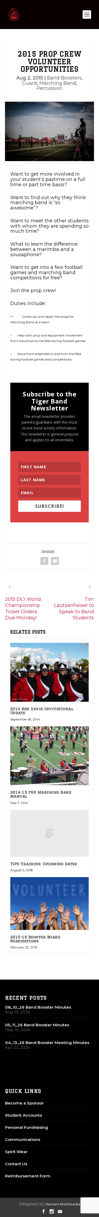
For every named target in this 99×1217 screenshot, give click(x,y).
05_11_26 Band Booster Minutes (37, 1024)
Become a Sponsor (24, 1103)
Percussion (49, 88)
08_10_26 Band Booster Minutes (38, 1007)
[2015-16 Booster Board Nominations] (49, 903)
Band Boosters (64, 78)
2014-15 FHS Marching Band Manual (41, 794)
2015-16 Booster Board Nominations (35, 939)
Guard (29, 83)
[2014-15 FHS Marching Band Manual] (49, 755)
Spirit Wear (16, 1151)
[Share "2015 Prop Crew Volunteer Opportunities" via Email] (55, 561)
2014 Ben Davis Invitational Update (42, 711)
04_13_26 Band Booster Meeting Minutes (47, 1042)
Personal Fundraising (26, 1127)
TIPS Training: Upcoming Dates (43, 864)
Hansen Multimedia (62, 1204)
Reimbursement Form (27, 1175)
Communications (22, 1139)
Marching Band (57, 83)
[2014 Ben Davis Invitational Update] (49, 672)
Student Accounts (23, 1115)
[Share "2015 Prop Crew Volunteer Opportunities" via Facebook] (44, 561)
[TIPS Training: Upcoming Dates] (49, 833)
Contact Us (16, 1163)
